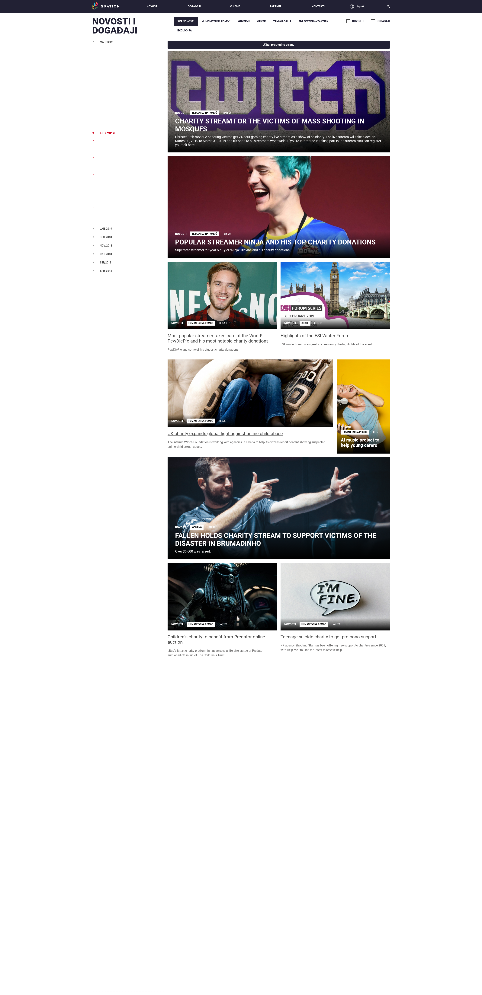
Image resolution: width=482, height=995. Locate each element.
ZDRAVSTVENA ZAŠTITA (313, 21)
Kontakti (318, 6)
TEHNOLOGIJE (282, 21)
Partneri (276, 6)
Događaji (194, 6)
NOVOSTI (152, 6)
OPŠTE (261, 21)
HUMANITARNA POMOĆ (216, 21)
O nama (235, 6)
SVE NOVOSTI (185, 21)
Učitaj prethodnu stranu (278, 44)
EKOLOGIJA (184, 30)
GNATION (244, 21)
